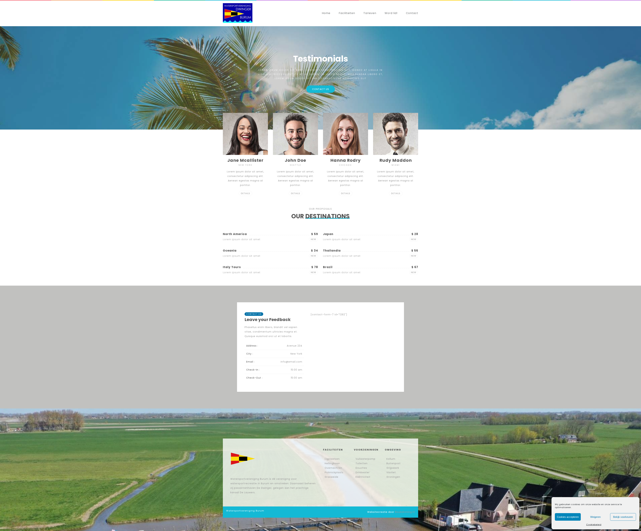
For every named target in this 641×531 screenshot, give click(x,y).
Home (326, 13)
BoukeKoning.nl (405, 512)
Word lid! (391, 13)
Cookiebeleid (593, 524)
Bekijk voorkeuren (623, 516)
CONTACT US (320, 89)
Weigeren (595, 516)
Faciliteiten (347, 13)
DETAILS (245, 193)
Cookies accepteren (568, 516)
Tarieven (369, 13)
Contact (412, 13)
